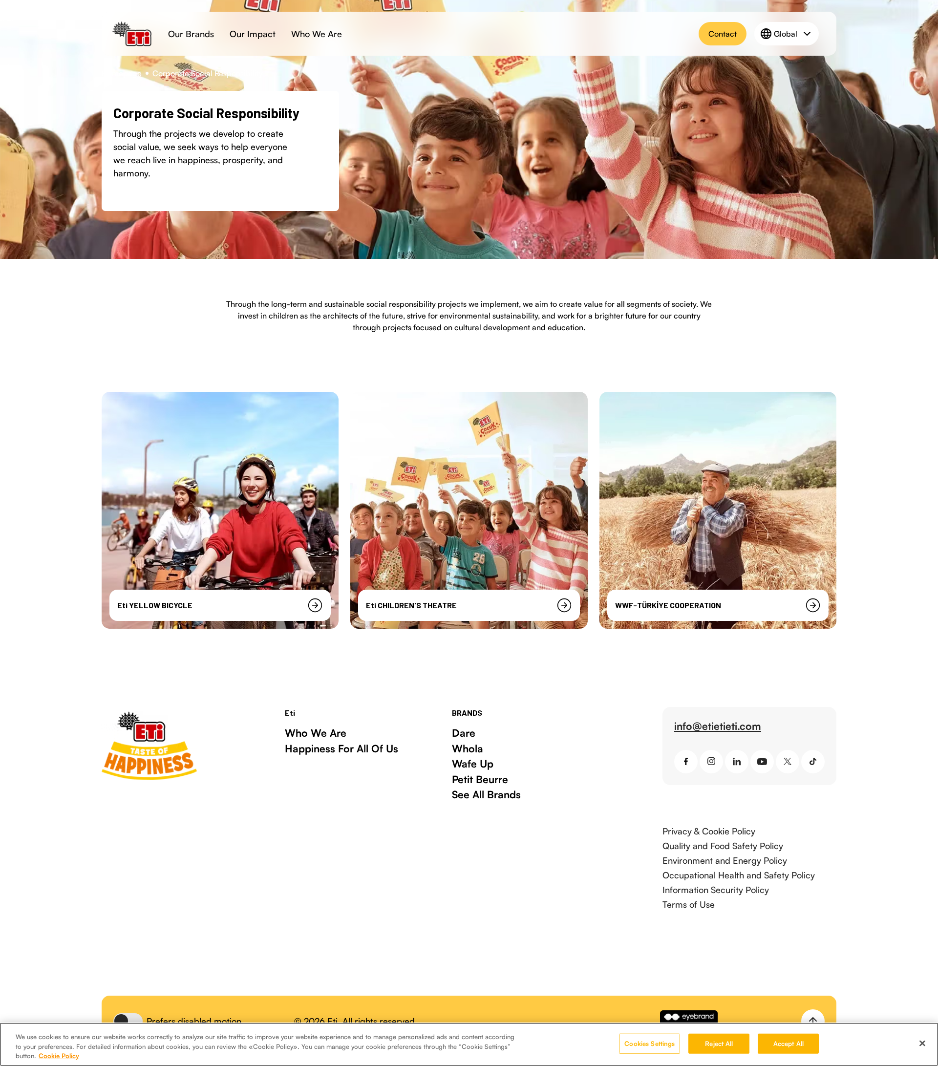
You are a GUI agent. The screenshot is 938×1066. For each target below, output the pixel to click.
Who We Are (316, 33)
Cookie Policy (59, 1056)
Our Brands (191, 33)
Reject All (719, 1043)
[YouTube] (762, 761)
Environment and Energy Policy (724, 860)
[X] (787, 761)
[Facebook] (686, 761)
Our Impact (253, 33)
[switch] (128, 1021)
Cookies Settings (649, 1043)
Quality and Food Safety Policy (722, 845)
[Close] (922, 1043)
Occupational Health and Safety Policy (738, 875)
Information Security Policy (715, 889)
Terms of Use (688, 904)
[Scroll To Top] (813, 1021)
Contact (722, 34)
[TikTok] (813, 761)
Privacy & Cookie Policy (708, 831)
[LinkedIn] (736, 761)
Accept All (788, 1043)
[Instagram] (711, 761)
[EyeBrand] (689, 1021)
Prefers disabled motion (194, 1021)
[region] (469, 1044)
